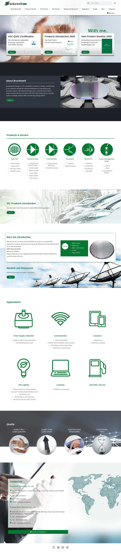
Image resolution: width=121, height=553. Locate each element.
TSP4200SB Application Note (24, 342)
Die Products (56, 9)
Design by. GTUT (60, 550)
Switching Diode (34, 170)
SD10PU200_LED (24, 394)
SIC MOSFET (89, 168)
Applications (85, 9)
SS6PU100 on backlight (98, 342)
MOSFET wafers (15, 171)
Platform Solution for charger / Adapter (24, 389)
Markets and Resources (71, 9)
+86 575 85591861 (21, 517)
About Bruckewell (16, 9)
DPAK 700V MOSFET (61, 340)
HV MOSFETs (89, 166)
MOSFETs (89, 163)
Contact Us (112, 9)
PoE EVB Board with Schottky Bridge (61, 345)
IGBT (107, 168)
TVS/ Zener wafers (15, 168)
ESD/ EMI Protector (52, 168)
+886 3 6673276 (21, 496)
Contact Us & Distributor (38, 532)
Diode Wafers (15, 166)
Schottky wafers (15, 163)
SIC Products (44, 9)
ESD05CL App (98, 340)
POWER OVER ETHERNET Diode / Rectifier (61, 342)
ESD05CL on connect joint (61, 389)
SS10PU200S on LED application (24, 397)
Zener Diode (34, 173)
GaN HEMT (89, 171)
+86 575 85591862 (21, 520)
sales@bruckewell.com (24, 502)
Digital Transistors (70, 166)
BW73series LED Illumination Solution (24, 399)
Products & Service (30, 9)
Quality (95, 9)
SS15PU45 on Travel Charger (61, 348)
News (103, 9)
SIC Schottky (34, 178)
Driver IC (107, 165)
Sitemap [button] (111, 13)
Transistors (70, 163)
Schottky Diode (33, 168)
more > (12, 52)
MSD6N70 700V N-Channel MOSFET (24, 340)
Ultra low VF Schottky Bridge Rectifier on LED (24, 391)
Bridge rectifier (33, 175)
